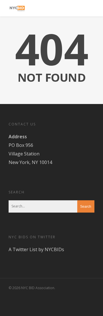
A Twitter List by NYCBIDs (36, 249)
